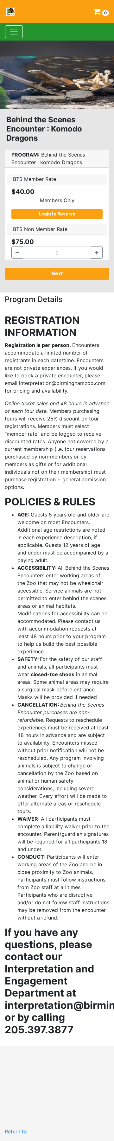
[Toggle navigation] (14, 31)
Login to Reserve (57, 213)
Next (57, 274)
